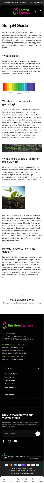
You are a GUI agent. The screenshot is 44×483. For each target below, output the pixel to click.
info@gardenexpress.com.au (15, 336)
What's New (9, 377)
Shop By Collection (12, 374)
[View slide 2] (20, 308)
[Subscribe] (36, 441)
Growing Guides (10, 387)
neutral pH (30, 220)
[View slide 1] (18, 308)
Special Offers (10, 380)
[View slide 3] (23, 308)
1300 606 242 (10, 333)
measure (14, 61)
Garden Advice (10, 384)
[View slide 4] (26, 308)
